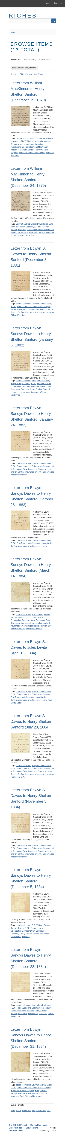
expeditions (48, 138)
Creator (28, 74)
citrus (34, 381)
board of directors (23, 304)
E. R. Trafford (37, 614)
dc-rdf (18, 1111)
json (33, 1111)
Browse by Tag (30, 60)
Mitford (20, 703)
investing (39, 144)
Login (48, 3)
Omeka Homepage (38, 1125)
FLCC (23, 141)
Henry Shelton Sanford (40, 389)
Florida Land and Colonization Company (34, 307)
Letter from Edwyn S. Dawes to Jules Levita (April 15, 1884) (29, 647)
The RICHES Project (18, 1125)
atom (13, 1111)
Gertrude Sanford (38, 386)
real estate (22, 150)
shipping (14, 153)
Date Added (38, 74)
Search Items (44, 60)
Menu (13, 32)
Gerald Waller (16, 309)
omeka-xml (41, 1111)
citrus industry (43, 381)
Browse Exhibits (16, 1131)
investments (16, 147)
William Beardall (18, 629)
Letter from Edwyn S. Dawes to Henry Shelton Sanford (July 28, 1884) (31, 721)
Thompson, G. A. (18, 777)
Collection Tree (15, 1128)
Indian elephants (27, 144)
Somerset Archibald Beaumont (32, 153)
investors (50, 312)
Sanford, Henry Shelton (38, 150)
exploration (15, 141)
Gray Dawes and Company (35, 309)
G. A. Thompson (38, 620)
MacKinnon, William (19, 232)
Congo (19, 138)
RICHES (23, 15)
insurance (29, 312)
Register (58, 3)
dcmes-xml (26, 1111)
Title (22, 74)
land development (29, 147)
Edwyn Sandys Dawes (32, 138)
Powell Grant (45, 626)
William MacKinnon (19, 315)
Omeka (53, 1131)
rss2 (48, 1111)
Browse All (15, 60)
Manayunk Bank (17, 1096)
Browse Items (32, 1128)
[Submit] (53, 20)
